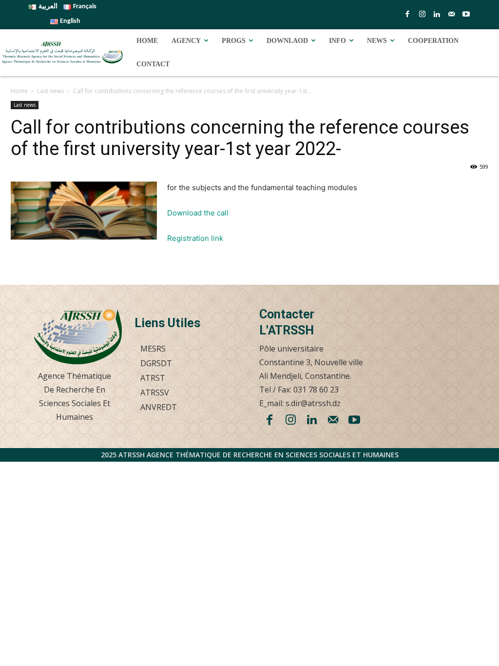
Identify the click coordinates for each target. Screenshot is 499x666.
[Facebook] (407, 14)
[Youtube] (466, 14)
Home (19, 91)
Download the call (198, 212)
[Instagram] (422, 14)
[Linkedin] (436, 14)
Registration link (195, 238)
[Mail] (451, 14)
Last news (50, 91)
